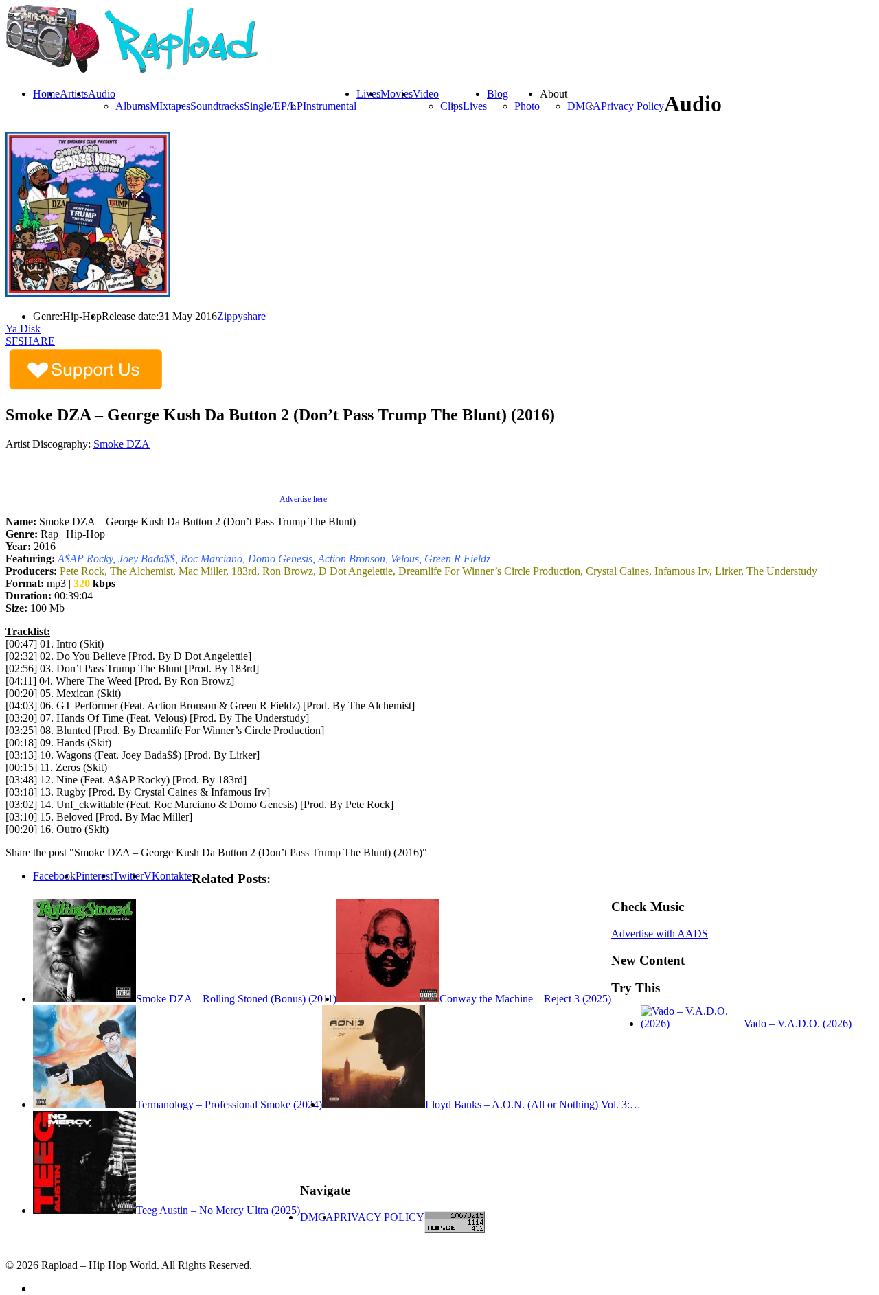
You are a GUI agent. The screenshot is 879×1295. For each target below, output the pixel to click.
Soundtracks (217, 106)
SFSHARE (30, 341)
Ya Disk (23, 328)
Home (46, 94)
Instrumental (329, 106)
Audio (101, 94)
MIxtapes (170, 106)
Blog (497, 94)
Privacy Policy (632, 106)
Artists (74, 94)
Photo (527, 106)
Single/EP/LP (273, 106)
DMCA (584, 106)
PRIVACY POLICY (379, 1217)
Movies (396, 94)
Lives (475, 106)
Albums (132, 106)
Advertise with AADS (659, 933)
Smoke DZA (121, 444)
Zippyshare (241, 316)
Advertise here (303, 499)
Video (426, 94)
